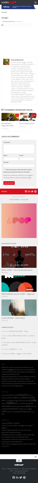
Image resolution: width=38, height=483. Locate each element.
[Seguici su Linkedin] (29, 191)
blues (11, 395)
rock (3, 411)
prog (2, 409)
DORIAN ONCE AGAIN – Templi (18, 331)
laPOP (23, 403)
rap (20, 409)
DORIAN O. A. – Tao (16, 349)
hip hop (28, 401)
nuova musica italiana (18, 406)
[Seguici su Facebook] (26, 191)
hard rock (22, 401)
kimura (19, 403)
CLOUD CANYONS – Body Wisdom (13, 318)
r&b (18, 409)
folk (33, 397)
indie (33, 400)
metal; (31, 403)
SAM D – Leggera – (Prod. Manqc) (21, 354)
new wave (6, 406)
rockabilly (8, 411)
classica (30, 395)
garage (10, 401)
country (3, 398)
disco (20, 398)
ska (12, 412)
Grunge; (15, 401)
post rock (33, 406)
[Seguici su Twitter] (32, 191)
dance (16, 397)
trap (2, 414)
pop (28, 406)
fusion (6, 400)
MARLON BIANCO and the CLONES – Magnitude (17, 294)
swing (32, 411)
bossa (15, 395)
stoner (29, 412)
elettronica (26, 397)
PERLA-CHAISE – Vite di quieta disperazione (16, 270)
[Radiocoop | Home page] (11, 2)
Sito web (5, 162)
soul (15, 412)
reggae (29, 409)
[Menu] (35, 2)
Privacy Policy (9, 177)
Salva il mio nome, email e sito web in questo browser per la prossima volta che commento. (17, 171)
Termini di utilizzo (21, 177)
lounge (27, 403)
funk (3, 401)
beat (7, 395)
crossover (9, 398)
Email (22, 155)
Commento (7, 142)
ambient (3, 395)
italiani (10, 403)
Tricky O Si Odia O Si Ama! (26, 123)
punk (15, 409)
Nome (5, 155)
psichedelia (9, 409)
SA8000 (10, 370)
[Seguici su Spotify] (35, 191)
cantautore (22, 394)
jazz (16, 403)
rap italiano (24, 409)
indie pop (3, 403)
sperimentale (21, 412)
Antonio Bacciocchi (9, 21)
